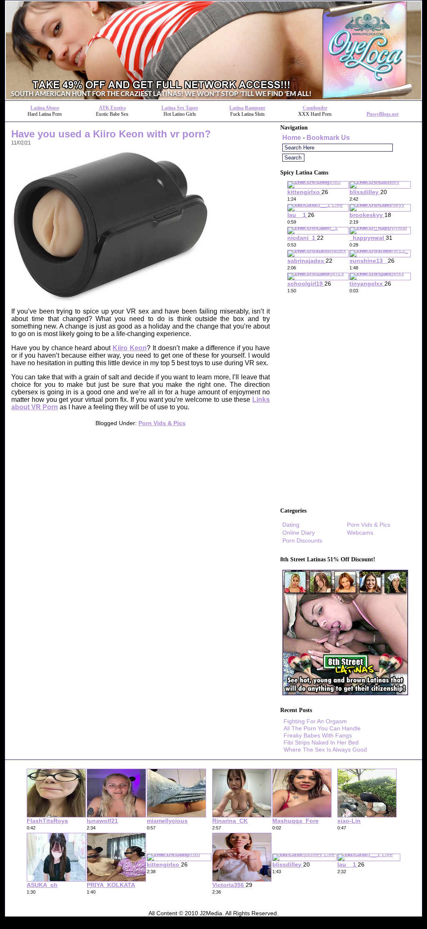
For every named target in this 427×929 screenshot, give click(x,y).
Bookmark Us (328, 137)
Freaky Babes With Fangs (318, 735)
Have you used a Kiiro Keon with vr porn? (111, 133)
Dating (290, 524)
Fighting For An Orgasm (315, 721)
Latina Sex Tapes (179, 108)
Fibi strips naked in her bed (321, 742)
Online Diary (298, 532)
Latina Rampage (247, 108)
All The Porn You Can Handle (322, 728)
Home (291, 137)
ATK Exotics (112, 108)
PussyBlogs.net (383, 114)
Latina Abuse (44, 108)
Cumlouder (315, 108)
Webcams (360, 532)
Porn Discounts (302, 540)
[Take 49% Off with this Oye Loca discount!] (213, 98)
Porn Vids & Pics (162, 423)
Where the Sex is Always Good (325, 749)
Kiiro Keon (130, 347)
